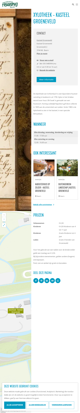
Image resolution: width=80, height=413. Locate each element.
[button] (15, 312)
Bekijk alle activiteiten (42, 204)
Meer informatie (46, 79)
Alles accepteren (15, 405)
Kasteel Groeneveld (44, 40)
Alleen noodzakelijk (37, 405)
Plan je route (42, 53)
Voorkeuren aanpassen (62, 405)
